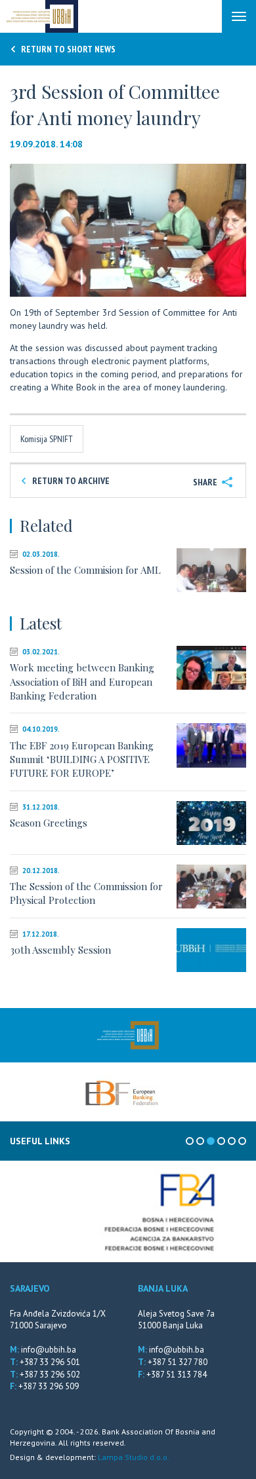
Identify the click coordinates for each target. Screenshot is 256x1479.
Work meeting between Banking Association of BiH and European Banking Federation (82, 681)
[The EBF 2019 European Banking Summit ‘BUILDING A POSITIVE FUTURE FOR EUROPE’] (211, 745)
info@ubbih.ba (48, 1349)
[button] (234, 175)
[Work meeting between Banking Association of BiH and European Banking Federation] (211, 668)
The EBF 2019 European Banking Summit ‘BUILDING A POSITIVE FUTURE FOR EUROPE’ (82, 759)
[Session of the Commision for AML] (211, 570)
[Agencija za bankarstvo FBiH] (128, 1211)
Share (206, 482)
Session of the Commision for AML (85, 569)
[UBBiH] (128, 1035)
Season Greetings (48, 822)
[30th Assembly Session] (211, 950)
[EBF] (121, 1092)
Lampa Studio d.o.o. (133, 1457)
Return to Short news (67, 49)
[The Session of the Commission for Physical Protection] (211, 886)
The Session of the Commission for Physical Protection (86, 893)
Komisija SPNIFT (46, 439)
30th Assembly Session (60, 949)
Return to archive (70, 481)
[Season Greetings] (211, 823)
